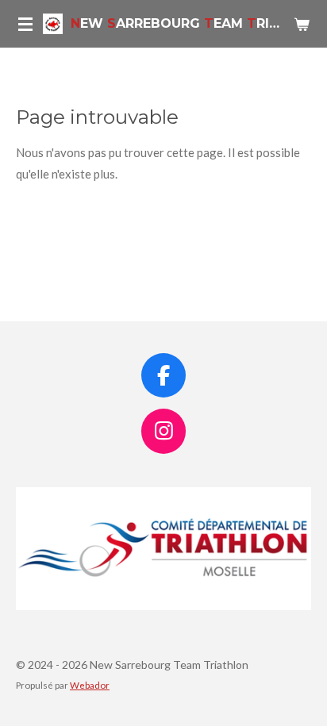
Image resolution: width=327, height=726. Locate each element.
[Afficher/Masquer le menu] (25, 24)
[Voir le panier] (301, 24)
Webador (90, 684)
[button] (297, 501)
